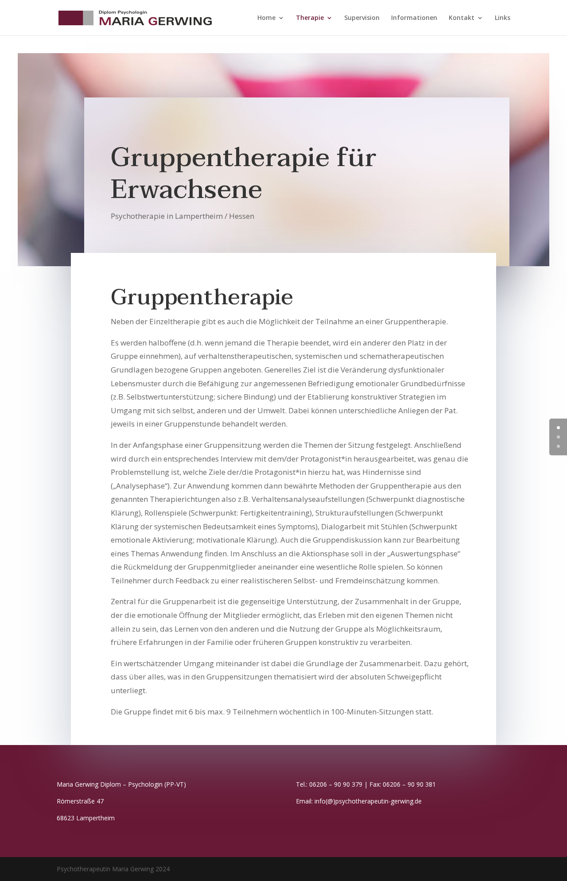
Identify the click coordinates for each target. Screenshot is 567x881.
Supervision (362, 18)
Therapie (310, 18)
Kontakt (461, 18)
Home (266, 18)
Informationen (414, 18)
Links (502, 18)
